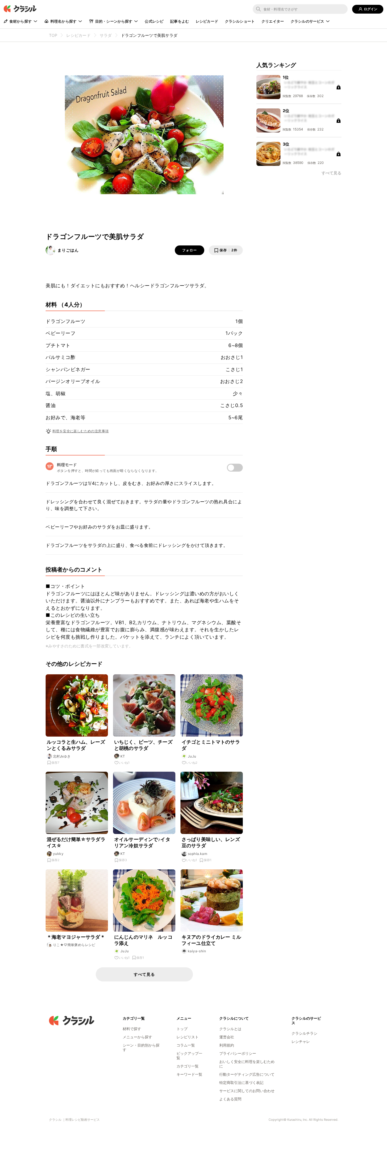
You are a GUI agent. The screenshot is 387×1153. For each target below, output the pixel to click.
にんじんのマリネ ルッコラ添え (143, 940)
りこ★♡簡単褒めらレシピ (74, 945)
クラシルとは (230, 1028)
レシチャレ (301, 1041)
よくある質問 (230, 1099)
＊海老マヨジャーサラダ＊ (76, 937)
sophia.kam (197, 854)
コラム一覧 (186, 1045)
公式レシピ (154, 21)
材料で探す (132, 1028)
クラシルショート (240, 21)
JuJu (192, 756)
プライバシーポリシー (237, 1053)
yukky (58, 854)
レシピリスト (188, 1037)
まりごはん (68, 250)
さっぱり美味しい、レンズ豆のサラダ (211, 842)
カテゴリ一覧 (188, 1066)
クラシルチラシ (304, 1033)
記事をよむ (179, 21)
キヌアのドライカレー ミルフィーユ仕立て (211, 940)
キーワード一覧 (189, 1074)
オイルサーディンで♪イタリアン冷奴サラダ (142, 842)
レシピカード (207, 21)
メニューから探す (137, 1037)
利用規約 (226, 1045)
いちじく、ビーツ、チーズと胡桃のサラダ (143, 745)
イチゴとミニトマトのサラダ (211, 745)
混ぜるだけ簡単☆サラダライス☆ (76, 842)
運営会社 (226, 1037)
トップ (182, 1028)
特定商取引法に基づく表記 (241, 1082)
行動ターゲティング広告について (247, 1074)
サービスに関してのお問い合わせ (247, 1090)
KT (122, 756)
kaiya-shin (197, 951)
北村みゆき (62, 756)
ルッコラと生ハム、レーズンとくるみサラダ (76, 745)
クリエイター (272, 21)
